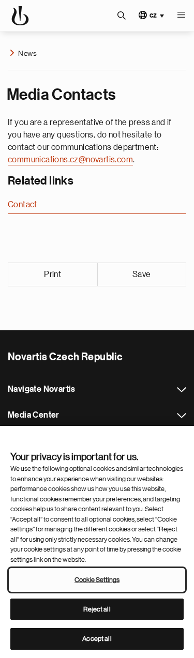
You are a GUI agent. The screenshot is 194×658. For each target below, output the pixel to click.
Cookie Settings (97, 579)
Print (52, 274)
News (27, 53)
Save (141, 274)
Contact (22, 205)
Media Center (181, 415)
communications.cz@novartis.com (70, 160)
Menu (181, 15)
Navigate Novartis (181, 389)
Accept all (96, 638)
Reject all (96, 609)
